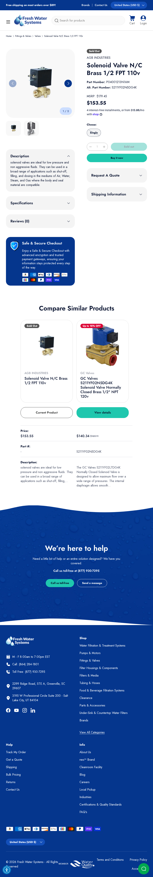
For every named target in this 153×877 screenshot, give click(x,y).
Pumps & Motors (90, 653)
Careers (84, 782)
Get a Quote (14, 759)
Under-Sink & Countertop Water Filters (103, 713)
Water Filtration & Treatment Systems (102, 645)
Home (9, 36)
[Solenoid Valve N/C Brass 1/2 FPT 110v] (46, 346)
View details (102, 412)
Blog (82, 774)
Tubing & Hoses (89, 683)
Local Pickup (87, 789)
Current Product (47, 412)
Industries (85, 797)
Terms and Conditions (110, 860)
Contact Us (101, 5)
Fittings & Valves (23, 36)
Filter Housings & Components (98, 668)
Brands (86, 5)
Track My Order (16, 752)
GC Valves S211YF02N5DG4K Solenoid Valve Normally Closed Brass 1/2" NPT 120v (100, 387)
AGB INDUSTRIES (98, 58)
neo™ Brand (87, 759)
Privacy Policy (138, 860)
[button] (132, 20)
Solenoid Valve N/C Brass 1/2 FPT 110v (63, 36)
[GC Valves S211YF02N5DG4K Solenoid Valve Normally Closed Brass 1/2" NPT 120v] (102, 346)
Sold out (129, 147)
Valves (38, 36)
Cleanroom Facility (90, 767)
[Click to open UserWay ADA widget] (6, 870)
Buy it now (117, 158)
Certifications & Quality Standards (100, 804)
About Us (85, 752)
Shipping (11, 767)
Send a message (92, 583)
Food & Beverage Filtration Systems (101, 690)
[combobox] (88, 20)
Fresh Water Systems (30, 862)
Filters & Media (89, 675)
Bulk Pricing (13, 774)
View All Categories (92, 732)
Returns (10, 782)
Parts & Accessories (92, 705)
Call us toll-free (60, 583)
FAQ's (83, 812)
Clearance (85, 698)
